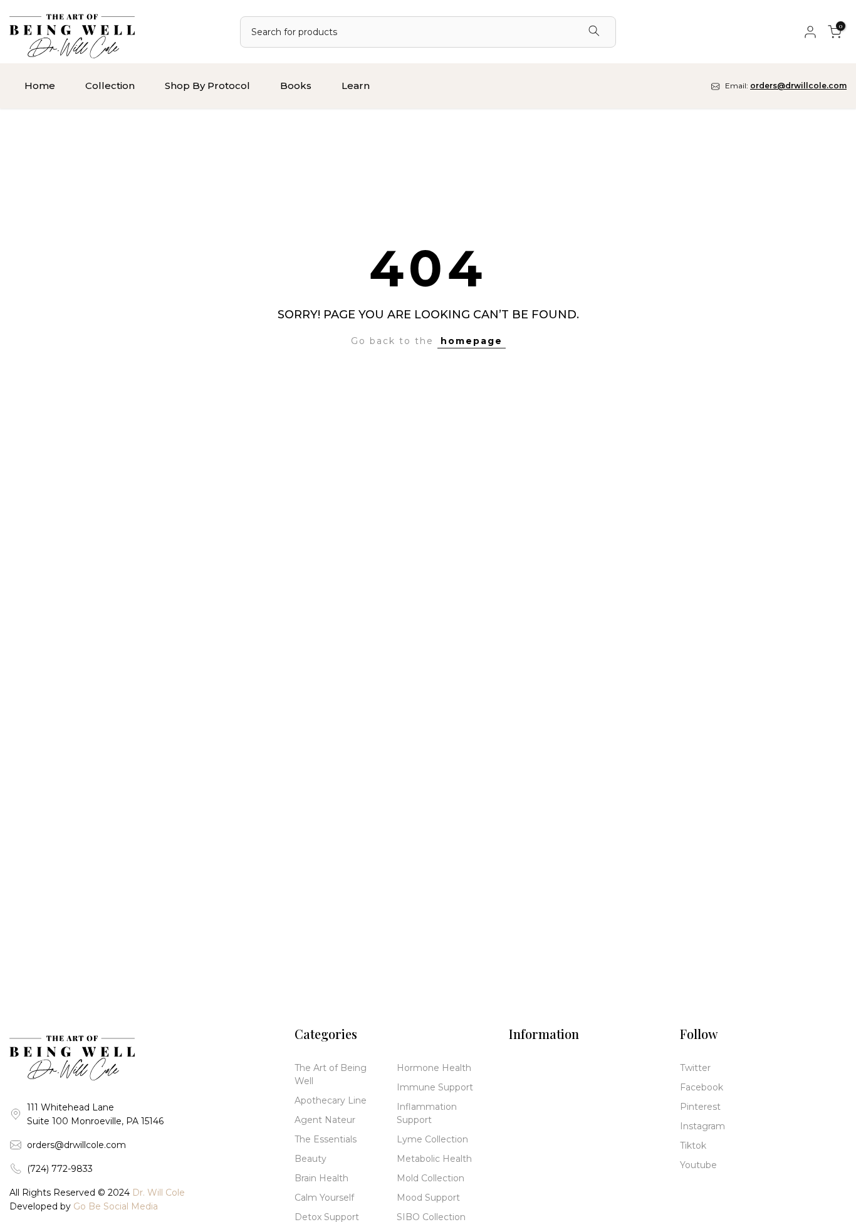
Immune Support (435, 1087)
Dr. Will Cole (158, 1192)
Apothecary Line (331, 1100)
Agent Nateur (325, 1119)
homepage (472, 341)
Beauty (310, 1158)
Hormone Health (434, 1067)
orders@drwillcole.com (76, 1145)
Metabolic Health (434, 1158)
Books (295, 85)
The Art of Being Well (331, 1074)
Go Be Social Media (115, 1206)
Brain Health (321, 1178)
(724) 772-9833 (60, 1168)
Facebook (701, 1087)
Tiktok (693, 1145)
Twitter (695, 1067)
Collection (110, 85)
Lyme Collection (432, 1139)
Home (39, 85)
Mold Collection (430, 1178)
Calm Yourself (324, 1197)
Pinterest (700, 1106)
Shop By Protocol (207, 85)
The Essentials (326, 1139)
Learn (356, 85)
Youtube (698, 1165)
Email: (785, 85)
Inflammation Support (427, 1113)
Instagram (702, 1126)
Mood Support (428, 1197)
